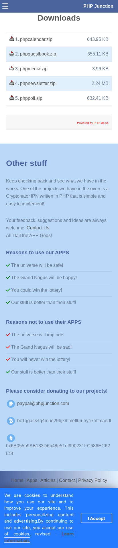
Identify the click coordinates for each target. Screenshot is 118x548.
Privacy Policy (92, 480)
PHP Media (101, 122)
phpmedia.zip (34, 68)
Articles (48, 480)
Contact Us (38, 227)
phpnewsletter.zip (38, 83)
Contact (67, 480)
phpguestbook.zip (38, 53)
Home (17, 480)
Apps (32, 480)
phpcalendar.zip (36, 39)
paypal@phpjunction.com (43, 403)
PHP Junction (98, 6)
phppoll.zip (31, 98)
